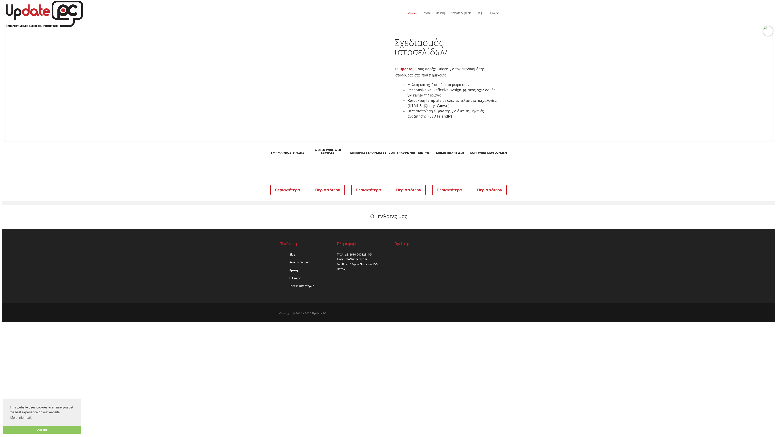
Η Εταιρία (493, 13)
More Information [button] (22, 417)
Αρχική (412, 13)
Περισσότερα (287, 190)
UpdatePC (319, 313)
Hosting (441, 13)
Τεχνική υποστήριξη (301, 285)
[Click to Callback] (768, 28)
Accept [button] (42, 429)
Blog (479, 13)
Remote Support (461, 13)
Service (426, 13)
